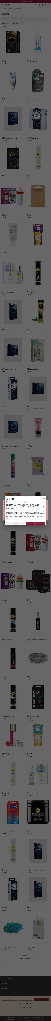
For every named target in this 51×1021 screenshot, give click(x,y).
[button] (48, 500)
